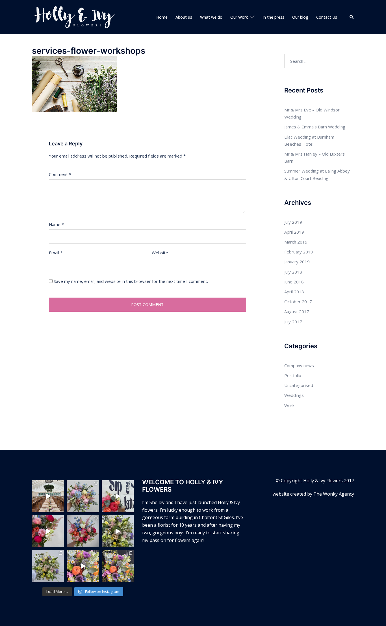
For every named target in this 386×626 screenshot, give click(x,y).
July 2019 (293, 222)
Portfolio (292, 375)
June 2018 (294, 282)
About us (183, 17)
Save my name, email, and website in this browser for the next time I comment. (131, 281)
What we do (211, 17)
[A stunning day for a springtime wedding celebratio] (83, 566)
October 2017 (298, 301)
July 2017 (293, 321)
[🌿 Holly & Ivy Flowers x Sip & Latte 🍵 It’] (118, 496)
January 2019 (297, 261)
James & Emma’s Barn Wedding (314, 127)
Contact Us (326, 17)
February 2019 (298, 252)
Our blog (300, 17)
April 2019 (294, 232)
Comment (60, 174)
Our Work (239, 17)
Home (162, 17)
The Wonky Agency (333, 494)
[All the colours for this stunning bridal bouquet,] (48, 531)
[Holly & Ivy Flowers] (74, 17)
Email (55, 252)
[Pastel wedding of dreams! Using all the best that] (48, 496)
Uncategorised (298, 385)
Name (56, 224)
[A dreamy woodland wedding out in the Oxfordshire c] (118, 531)
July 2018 (293, 272)
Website (160, 252)
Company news (299, 365)
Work (289, 405)
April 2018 (294, 291)
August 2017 (296, 311)
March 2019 (295, 242)
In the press (273, 17)
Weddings (294, 395)
